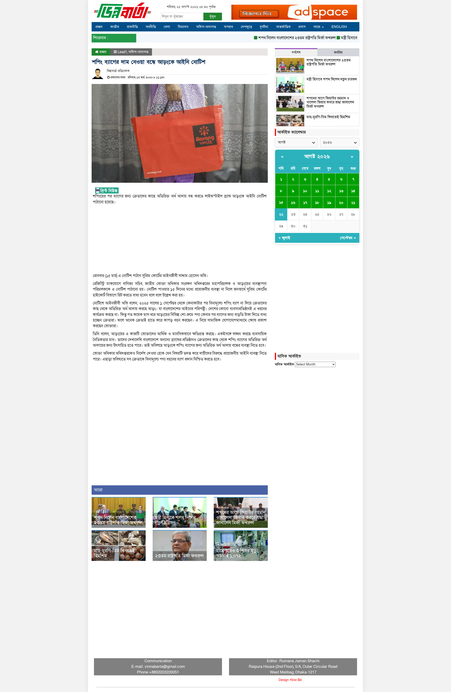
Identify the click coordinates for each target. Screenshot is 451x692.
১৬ (293, 202)
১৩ (341, 191)
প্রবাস (302, 26)
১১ (317, 191)
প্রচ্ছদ (99, 26)
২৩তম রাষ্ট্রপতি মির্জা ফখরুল (179, 556)
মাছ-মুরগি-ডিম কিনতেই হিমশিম (114, 553)
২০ (341, 202)
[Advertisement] (180, 240)
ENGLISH (339, 26)
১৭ (305, 202)
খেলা (167, 26)
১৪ (353, 191)
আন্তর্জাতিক (283, 26)
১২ (329, 191)
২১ (353, 202)
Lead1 (122, 51)
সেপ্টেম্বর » (348, 237)
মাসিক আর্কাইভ (284, 364)
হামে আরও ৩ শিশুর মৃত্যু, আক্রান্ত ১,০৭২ (237, 553)
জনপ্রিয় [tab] (338, 52)
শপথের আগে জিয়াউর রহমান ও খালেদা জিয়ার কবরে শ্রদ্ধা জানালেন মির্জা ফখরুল (240, 517)
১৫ (281, 202)
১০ (305, 191)
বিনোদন (183, 26)
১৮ (317, 202)
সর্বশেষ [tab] (296, 52)
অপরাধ (228, 26)
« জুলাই (284, 237)
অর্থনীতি (151, 26)
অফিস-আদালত (206, 26)
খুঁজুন (212, 16)
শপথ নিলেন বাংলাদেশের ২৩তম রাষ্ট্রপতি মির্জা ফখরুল (285, 38)
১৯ (329, 202)
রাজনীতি (132, 26)
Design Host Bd (290, 680)
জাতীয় (114, 26)
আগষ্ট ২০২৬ (317, 156)
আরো (317, 26)
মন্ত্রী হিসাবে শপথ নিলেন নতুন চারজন (355, 38)
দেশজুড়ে (246, 26)
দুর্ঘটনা (264, 26)
